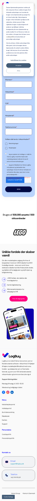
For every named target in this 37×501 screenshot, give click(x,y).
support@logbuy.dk (17, 464)
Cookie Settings (8, 497)
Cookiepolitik (6, 434)
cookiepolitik (10, 37)
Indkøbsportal (6, 408)
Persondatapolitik (8, 438)
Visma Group (16, 493)
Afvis (18, 71)
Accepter (18, 65)
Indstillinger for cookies (18, 60)
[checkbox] (18, 146)
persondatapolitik (12, 174)
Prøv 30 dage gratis (18, 299)
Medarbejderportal (8, 404)
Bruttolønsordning (8, 412)
